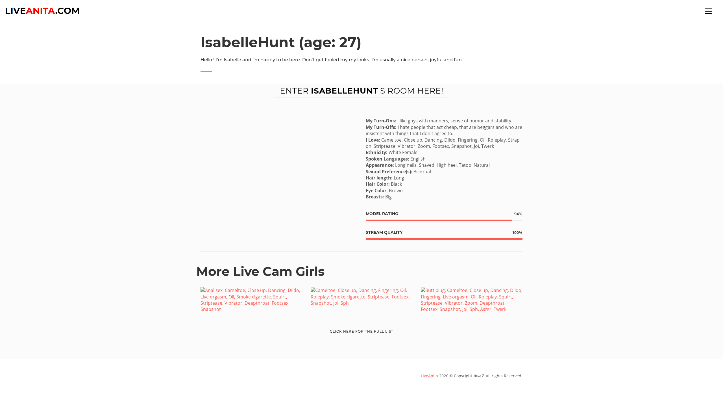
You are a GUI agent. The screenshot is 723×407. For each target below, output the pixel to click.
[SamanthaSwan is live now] (471, 299)
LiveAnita (429, 375)
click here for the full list (361, 331)
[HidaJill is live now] (251, 299)
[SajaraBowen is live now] (361, 296)
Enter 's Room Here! (361, 91)
